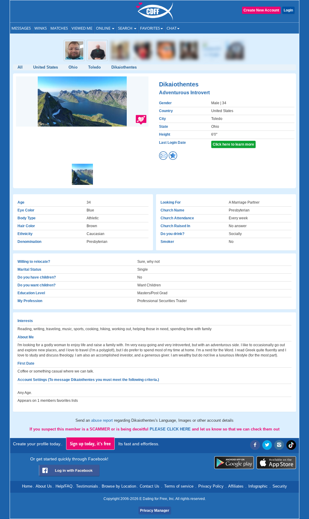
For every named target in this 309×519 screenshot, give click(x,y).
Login (288, 10)
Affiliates (236, 486)
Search (125, 28)
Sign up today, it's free (90, 443)
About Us (44, 486)
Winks (40, 28)
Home (27, 486)
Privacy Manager (154, 510)
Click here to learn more (233, 144)
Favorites (150, 28)
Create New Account (261, 10)
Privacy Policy (211, 486)
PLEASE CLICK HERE (171, 429)
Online (103, 28)
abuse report (102, 420)
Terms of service (178, 486)
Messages (21, 28)
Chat (172, 28)
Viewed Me (82, 28)
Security (279, 486)
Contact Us (149, 486)
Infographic (258, 486)
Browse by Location (119, 486)
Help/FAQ (64, 486)
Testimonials (87, 486)
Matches (59, 28)
